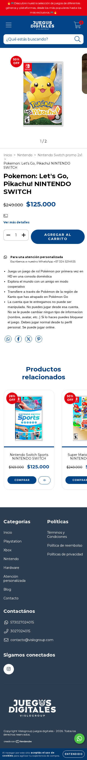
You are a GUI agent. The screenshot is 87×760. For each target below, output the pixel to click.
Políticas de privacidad (65, 554)
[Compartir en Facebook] (19, 341)
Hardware (11, 568)
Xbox (7, 550)
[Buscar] (77, 39)
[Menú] (8, 25)
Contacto (11, 598)
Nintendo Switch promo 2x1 (60, 155)
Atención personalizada (14, 578)
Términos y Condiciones (57, 534)
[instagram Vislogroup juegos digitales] (8, 669)
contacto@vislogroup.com (31, 640)
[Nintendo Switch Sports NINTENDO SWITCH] (44, 480)
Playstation (12, 541)
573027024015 (22, 622)
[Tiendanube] (17, 742)
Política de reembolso (64, 545)
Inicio (7, 155)
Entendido (74, 754)
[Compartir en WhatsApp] (8, 339)
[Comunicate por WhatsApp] (79, 738)
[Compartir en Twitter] (29, 341)
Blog (7, 589)
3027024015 (20, 631)
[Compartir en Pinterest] (38, 341)
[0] (77, 26)
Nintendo (24, 155)
